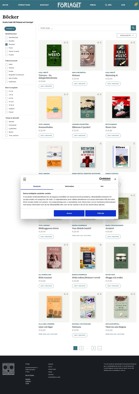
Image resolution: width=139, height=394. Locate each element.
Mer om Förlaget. (29, 375)
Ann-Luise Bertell (79, 72)
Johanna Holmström (80, 124)
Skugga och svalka (114, 277)
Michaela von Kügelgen (81, 324)
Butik (5, 5)
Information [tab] (69, 186)
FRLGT (50, 367)
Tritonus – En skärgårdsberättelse (48, 76)
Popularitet (125, 35)
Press (93, 5)
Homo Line (111, 127)
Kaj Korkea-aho (45, 275)
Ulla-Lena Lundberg (46, 324)
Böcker (50, 364)
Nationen (76, 326)
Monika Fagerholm (79, 225)
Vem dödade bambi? (81, 228)
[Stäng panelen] (115, 179)
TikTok (27, 383)
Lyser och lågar (46, 326)
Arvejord (110, 228)
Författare (24, 5)
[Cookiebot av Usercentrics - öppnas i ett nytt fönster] (100, 179)
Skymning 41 (112, 75)
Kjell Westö (43, 72)
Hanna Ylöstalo (112, 173)
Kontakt (44, 5)
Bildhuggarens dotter (49, 228)
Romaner (9, 29)
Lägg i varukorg (46, 86)
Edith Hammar (111, 124)
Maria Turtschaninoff (114, 225)
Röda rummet (45, 277)
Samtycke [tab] (37, 186)
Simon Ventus (77, 173)
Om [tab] (102, 186)
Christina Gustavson (92, 173)
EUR (123, 5)
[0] (135, 5)
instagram (28, 381)
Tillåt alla (100, 213)
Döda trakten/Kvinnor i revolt (86, 277)
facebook (27, 379)
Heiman (76, 75)
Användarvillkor (54, 377)
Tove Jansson (44, 124)
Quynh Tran (110, 275)
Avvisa (69, 213)
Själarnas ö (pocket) (81, 127)
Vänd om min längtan (116, 326)
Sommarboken (46, 127)
